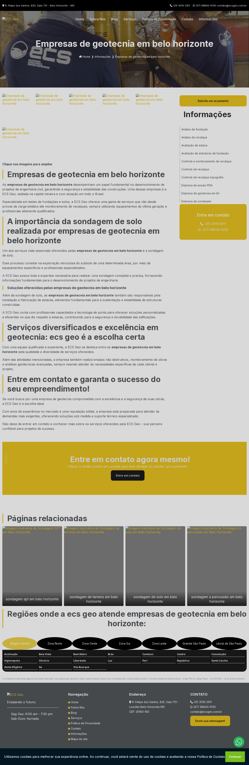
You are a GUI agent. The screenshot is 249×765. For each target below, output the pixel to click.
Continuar (235, 756)
